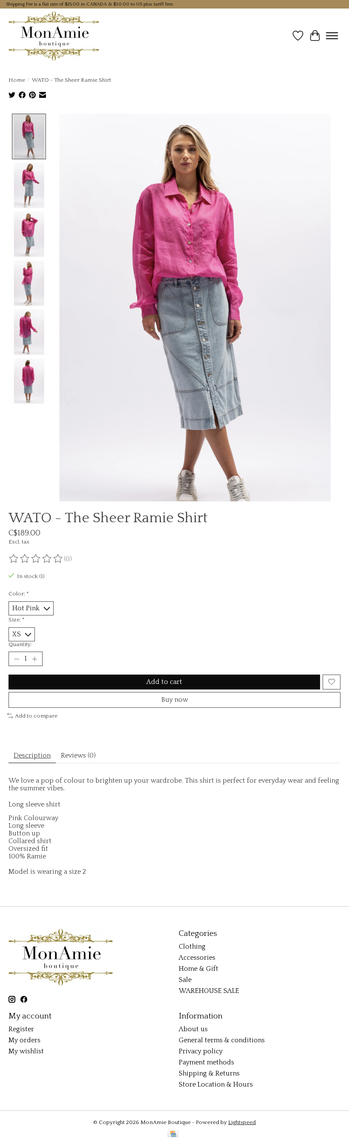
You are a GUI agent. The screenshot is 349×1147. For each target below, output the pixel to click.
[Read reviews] (36, 559)
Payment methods (206, 1062)
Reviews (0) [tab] (78, 755)
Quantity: (20, 644)
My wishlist (26, 1051)
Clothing (192, 946)
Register (21, 1029)
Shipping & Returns (209, 1073)
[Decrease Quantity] (16, 658)
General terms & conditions (222, 1040)
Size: (17, 620)
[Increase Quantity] (34, 658)
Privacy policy (201, 1051)
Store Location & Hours (216, 1084)
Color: (19, 594)
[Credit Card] (173, 1134)
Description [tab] (32, 755)
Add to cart (164, 682)
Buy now (174, 700)
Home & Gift (198, 969)
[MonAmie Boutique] (54, 35)
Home (17, 80)
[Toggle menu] (331, 35)
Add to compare (36, 716)
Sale (185, 980)
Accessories (197, 957)
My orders (24, 1040)
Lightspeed (242, 1122)
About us (193, 1029)
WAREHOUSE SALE (209, 991)
